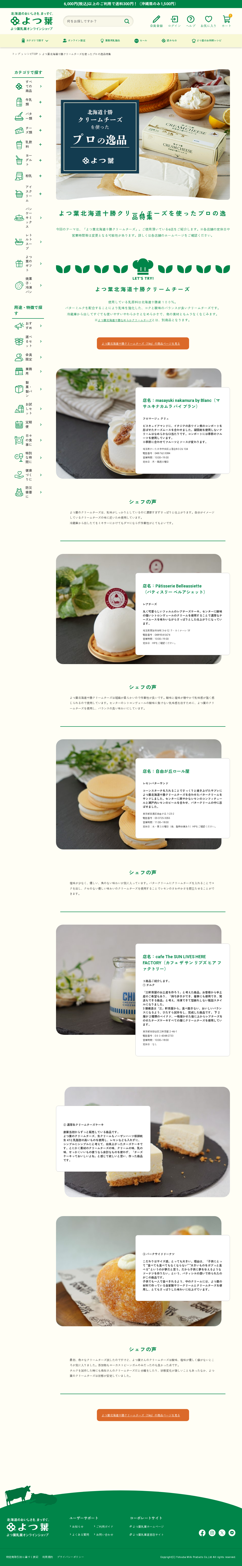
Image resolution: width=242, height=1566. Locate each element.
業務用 (29, 371)
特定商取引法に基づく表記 (22, 1557)
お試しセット (29, 408)
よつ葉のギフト (29, 263)
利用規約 (47, 1557)
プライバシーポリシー (70, 1557)
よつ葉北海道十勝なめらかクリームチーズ (125, 320)
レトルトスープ (29, 241)
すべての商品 (29, 86)
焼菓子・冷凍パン (29, 285)
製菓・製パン (29, 389)
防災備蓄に (29, 492)
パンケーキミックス (29, 218)
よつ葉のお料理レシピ (209, 40)
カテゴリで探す (35, 40)
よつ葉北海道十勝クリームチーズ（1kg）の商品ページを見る (141, 343)
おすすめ (29, 326)
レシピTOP (31, 54)
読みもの (172, 40)
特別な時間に (29, 457)
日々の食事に (29, 440)
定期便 (29, 424)
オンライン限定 (76, 40)
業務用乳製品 (112, 40)
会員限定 (29, 357)
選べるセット (29, 341)
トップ (16, 54)
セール (143, 40)
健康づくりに (29, 475)
